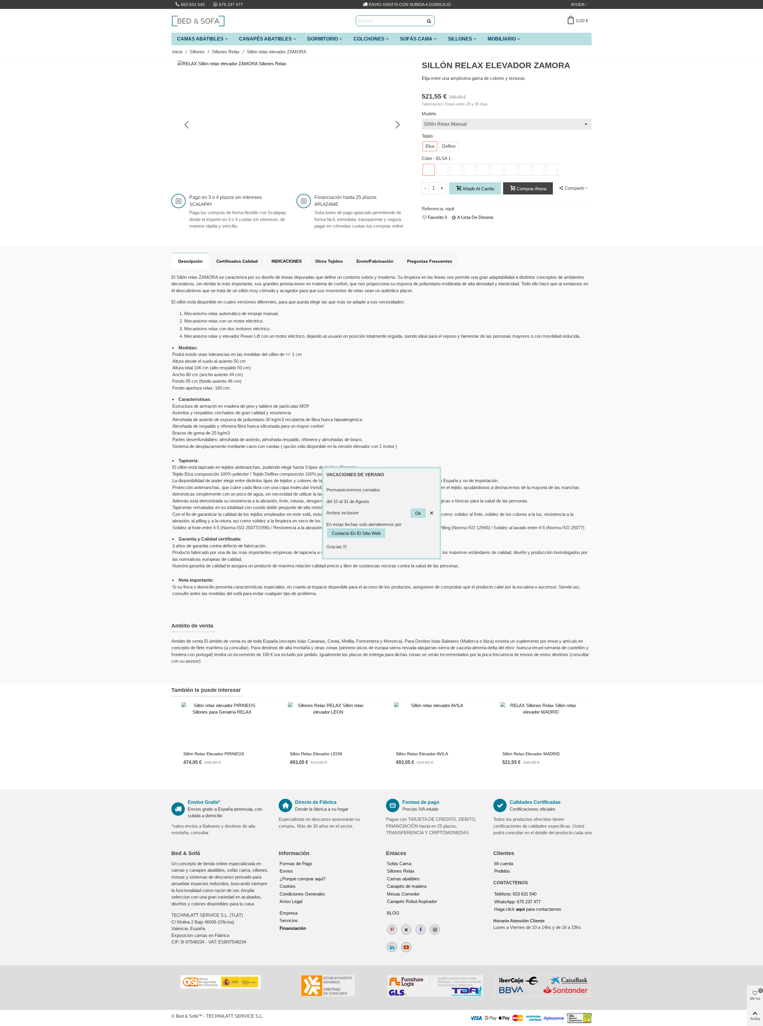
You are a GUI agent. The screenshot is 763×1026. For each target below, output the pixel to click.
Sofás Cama (416, 38)
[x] (406, 929)
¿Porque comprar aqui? (302, 878)
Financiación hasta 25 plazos (345, 197)
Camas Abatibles (200, 38)
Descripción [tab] (190, 261)
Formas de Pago (296, 863)
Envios (286, 871)
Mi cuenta (503, 863)
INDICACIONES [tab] (287, 261)
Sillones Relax (401, 871)
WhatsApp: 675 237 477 (517, 901)
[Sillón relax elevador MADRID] (540, 725)
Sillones (460, 38)
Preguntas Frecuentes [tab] (429, 261)
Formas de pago (420, 802)
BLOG (393, 913)
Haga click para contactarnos (527, 909)
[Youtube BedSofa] (406, 947)
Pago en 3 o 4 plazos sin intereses (225, 197)
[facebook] (420, 929)
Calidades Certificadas (535, 802)
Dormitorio (322, 38)
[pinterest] (392, 929)
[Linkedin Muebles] (392, 947)
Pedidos (502, 871)
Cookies (288, 886)
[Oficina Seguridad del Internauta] (220, 982)
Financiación (293, 928)
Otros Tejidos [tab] (329, 261)
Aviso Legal (291, 901)
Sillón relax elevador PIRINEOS (213, 753)
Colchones (368, 38)
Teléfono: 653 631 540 (515, 893)
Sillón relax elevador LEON (316, 753)
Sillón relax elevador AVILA (422, 753)
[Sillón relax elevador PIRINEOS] (222, 725)
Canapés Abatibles (265, 38)
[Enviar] (429, 21)
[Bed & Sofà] (198, 21)
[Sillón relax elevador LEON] (328, 725)
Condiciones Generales (302, 893)
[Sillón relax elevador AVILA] (434, 725)
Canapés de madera (407, 886)
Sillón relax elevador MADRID (531, 753)
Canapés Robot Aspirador (412, 901)
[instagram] (435, 929)
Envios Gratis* (204, 802)
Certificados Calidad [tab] (237, 261)
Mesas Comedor (403, 893)
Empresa (288, 913)
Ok (418, 513)
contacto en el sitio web (356, 533)
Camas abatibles (403, 878)
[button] (579, 4)
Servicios (289, 920)
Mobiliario (502, 38)
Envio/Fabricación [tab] (374, 261)
